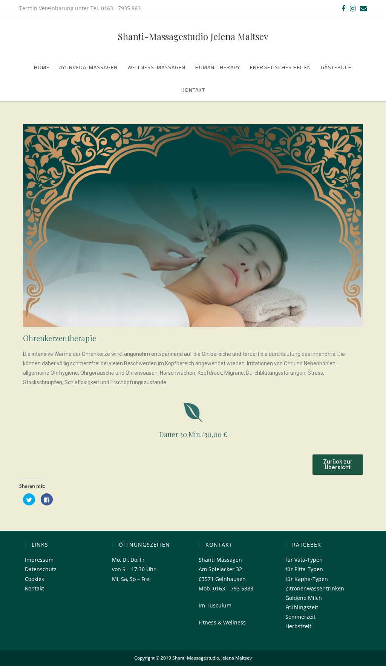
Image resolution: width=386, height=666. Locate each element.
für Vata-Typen (304, 559)
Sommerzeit (300, 616)
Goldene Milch (303, 597)
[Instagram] (353, 8)
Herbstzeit (298, 626)
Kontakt (34, 588)
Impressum (39, 559)
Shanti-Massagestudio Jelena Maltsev (193, 36)
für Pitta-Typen (304, 569)
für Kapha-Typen (306, 579)
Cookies (34, 579)
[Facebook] (343, 8)
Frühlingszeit (301, 607)
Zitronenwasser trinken (314, 588)
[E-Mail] (362, 8)
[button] (337, 464)
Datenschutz (41, 569)
